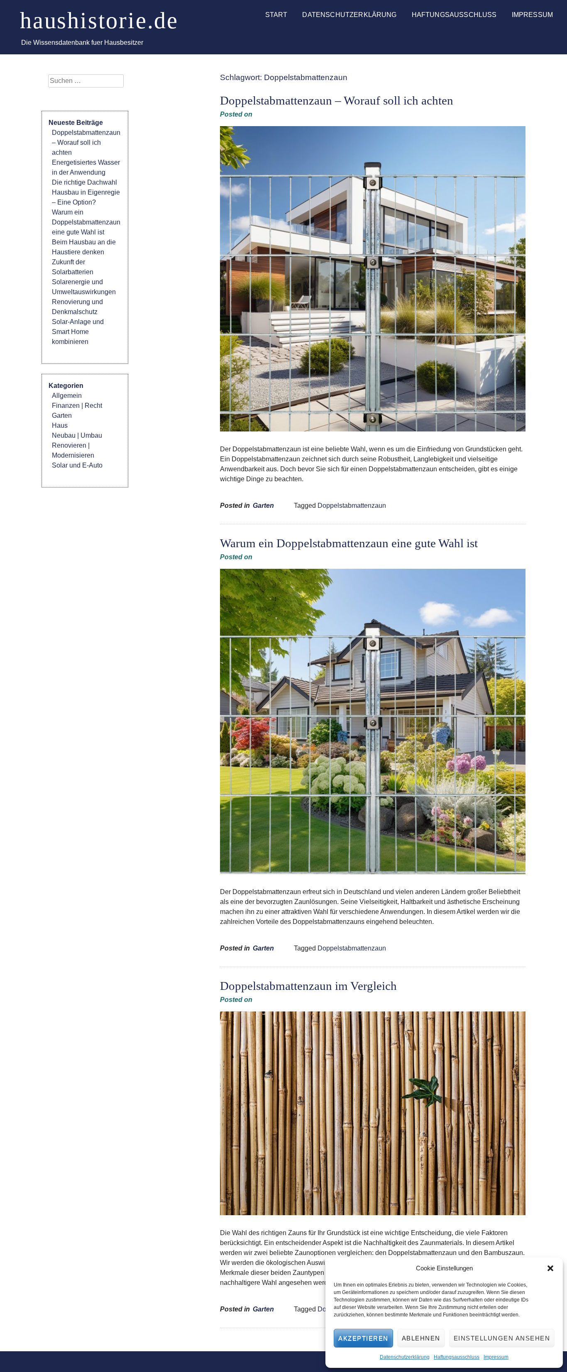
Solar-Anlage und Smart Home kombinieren (78, 331)
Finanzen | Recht (77, 405)
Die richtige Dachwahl (84, 182)
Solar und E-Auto (77, 465)
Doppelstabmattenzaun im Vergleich (308, 985)
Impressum (496, 1357)
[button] (550, 1268)
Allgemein (67, 395)
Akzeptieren (363, 1338)
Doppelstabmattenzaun (352, 505)
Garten (263, 505)
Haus (60, 425)
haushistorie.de (99, 20)
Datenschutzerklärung (405, 1357)
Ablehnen (421, 1338)
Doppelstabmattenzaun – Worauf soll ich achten (336, 100)
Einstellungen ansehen (502, 1338)
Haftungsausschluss (456, 1357)
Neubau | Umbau (77, 435)
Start (276, 14)
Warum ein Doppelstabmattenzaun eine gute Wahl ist (349, 543)
